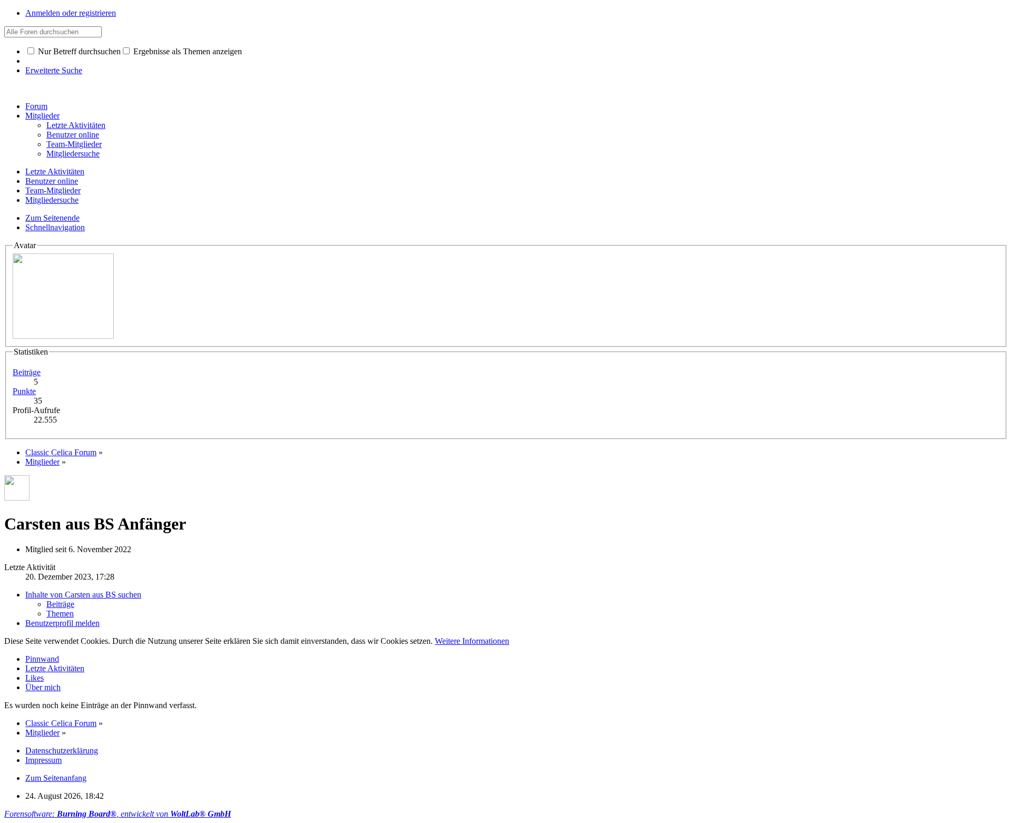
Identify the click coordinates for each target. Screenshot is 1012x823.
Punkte (24, 391)
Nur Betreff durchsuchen (78, 51)
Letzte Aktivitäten (54, 668)
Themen (60, 613)
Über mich (43, 687)
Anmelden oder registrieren (70, 12)
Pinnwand (42, 658)
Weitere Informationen (472, 640)
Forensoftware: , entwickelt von (117, 813)
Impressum (43, 760)
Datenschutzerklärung (61, 750)
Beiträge (27, 372)
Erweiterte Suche (53, 70)
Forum (36, 106)
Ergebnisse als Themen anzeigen (186, 51)
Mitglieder (42, 115)
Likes (34, 677)
